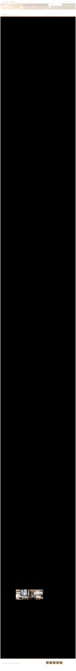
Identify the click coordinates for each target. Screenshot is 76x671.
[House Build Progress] (36, 594)
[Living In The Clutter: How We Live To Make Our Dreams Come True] (22, 594)
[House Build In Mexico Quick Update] (8, 594)
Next (6, 14)
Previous (3, 14)
